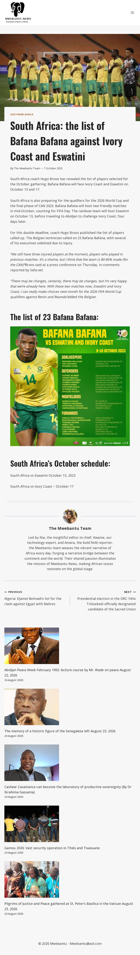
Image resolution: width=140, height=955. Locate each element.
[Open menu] (132, 12)
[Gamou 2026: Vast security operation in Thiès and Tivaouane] (70, 824)
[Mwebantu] (18, 12)
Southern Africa (21, 114)
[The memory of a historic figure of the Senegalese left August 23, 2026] (70, 707)
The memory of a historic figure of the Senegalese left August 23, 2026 (59, 731)
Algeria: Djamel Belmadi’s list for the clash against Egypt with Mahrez (32, 598)
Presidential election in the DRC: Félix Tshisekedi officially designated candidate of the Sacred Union (106, 600)
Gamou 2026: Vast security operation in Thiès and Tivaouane (52, 848)
